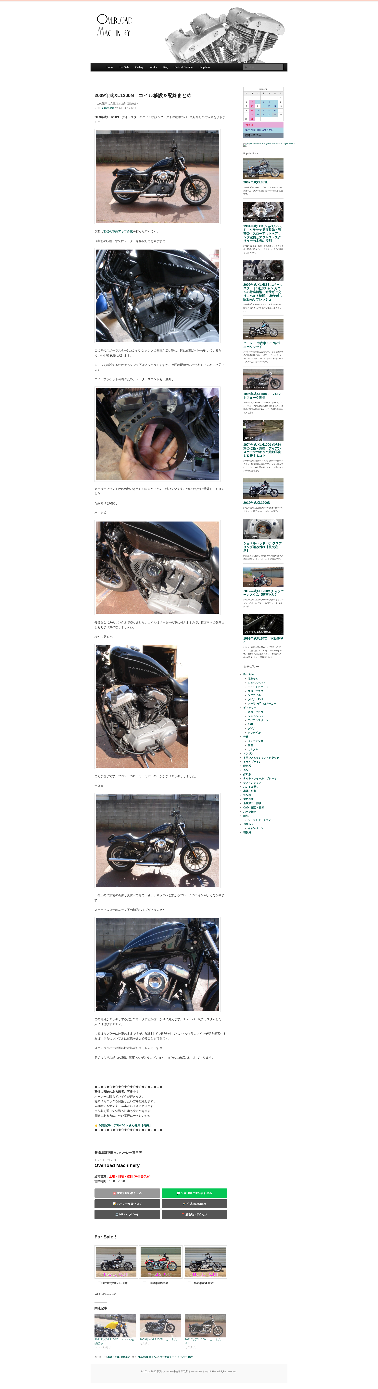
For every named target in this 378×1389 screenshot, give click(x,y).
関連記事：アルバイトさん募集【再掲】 (125, 1125)
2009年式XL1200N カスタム (158, 1339)
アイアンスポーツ (258, 686)
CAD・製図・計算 (253, 807)
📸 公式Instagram (194, 1203)
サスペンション (252, 782)
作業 (245, 736)
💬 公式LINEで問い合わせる (194, 1193)
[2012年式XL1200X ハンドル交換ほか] (115, 1325)
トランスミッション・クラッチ (261, 757)
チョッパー (181, 1357)
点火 (245, 769)
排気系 (247, 774)
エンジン (248, 753)
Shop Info (204, 67)
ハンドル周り (251, 786)
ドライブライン (252, 761)
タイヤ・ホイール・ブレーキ (260, 778)
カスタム (253, 749)
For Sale (124, 67)
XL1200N (143, 1357)
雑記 (245, 815)
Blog (165, 67)
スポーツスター (165, 1357)
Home (110, 67)
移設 (190, 1357)
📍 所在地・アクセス (194, 1214)
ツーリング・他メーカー (262, 703)
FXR (250, 724)
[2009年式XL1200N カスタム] (160, 1325)
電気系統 (125, 1357)
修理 (250, 745)
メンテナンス (255, 741)
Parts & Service (183, 67)
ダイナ (252, 728)
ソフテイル (254, 695)
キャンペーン (255, 828)
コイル (152, 1357)
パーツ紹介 (249, 811)
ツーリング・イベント (260, 819)
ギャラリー (249, 707)
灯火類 (247, 794)
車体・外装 (113, 1357)
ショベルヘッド (257, 682)
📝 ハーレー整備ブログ (127, 1203)
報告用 (247, 832)
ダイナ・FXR (255, 699)
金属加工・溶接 (252, 803)
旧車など (253, 678)
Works (153, 67)
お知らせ (248, 824)
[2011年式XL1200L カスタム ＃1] (205, 1325)
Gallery (139, 67)
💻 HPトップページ (127, 1214)
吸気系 (247, 765)
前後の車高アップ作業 (118, 231)
